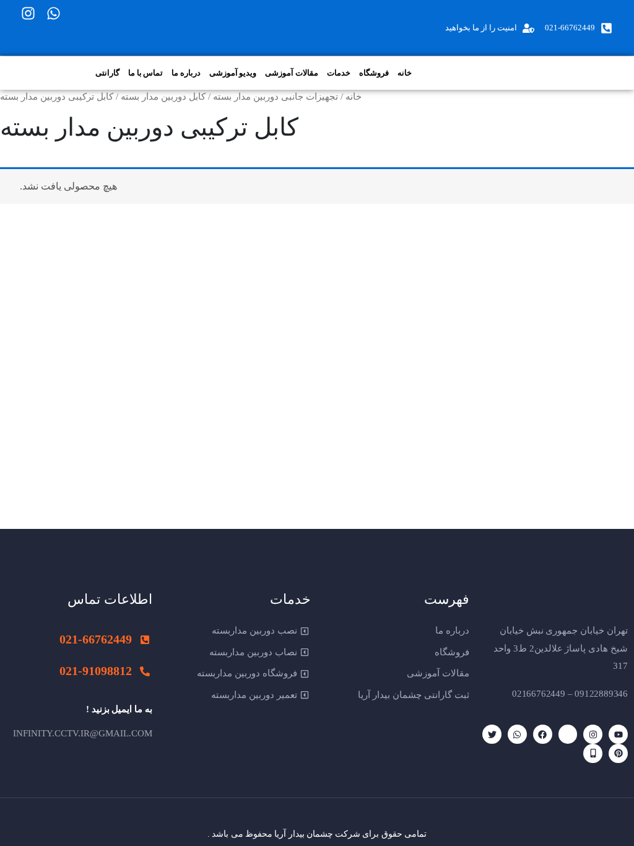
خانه (404, 72)
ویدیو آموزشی (233, 72)
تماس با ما (145, 72)
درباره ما (186, 72)
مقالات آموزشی (291, 72)
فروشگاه (374, 72)
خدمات (338, 72)
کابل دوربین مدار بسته (163, 97)
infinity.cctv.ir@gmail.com (82, 733)
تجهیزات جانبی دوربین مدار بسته (275, 97)
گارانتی (107, 72)
